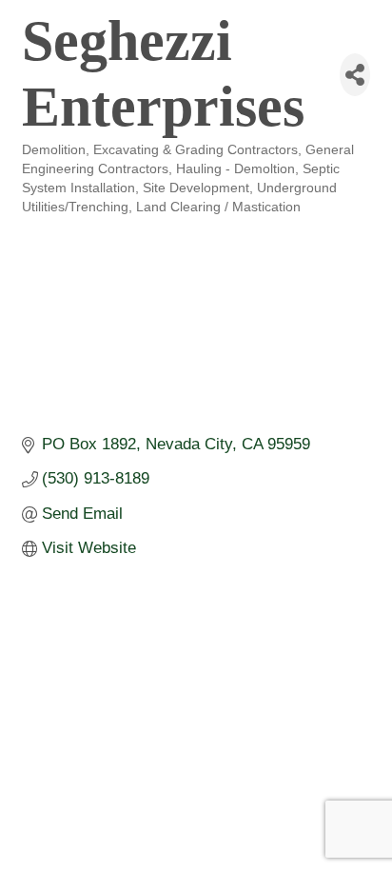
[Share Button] (355, 74)
